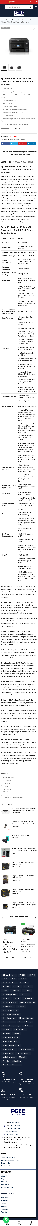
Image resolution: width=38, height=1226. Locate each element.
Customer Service (7, 1187)
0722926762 (15, 1123)
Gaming (5, 786)
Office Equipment (8, 792)
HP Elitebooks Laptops (27, 1002)
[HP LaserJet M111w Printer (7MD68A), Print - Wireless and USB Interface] (5, 812)
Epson (5, 939)
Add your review (6, 75)
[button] (34, 29)
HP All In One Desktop (9, 1002)
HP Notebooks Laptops (10, 1010)
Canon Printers (26, 939)
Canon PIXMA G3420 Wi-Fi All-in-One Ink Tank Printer (28, 946)
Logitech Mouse (8, 1053)
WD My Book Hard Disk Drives (12, 1061)
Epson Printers (14, 140)
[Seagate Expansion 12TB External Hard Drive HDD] (5, 866)
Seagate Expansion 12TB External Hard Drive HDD (23, 863)
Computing (6, 783)
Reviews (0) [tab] (28, 162)
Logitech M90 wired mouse (20, 835)
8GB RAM (23, 979)
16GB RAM (6, 987)
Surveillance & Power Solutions (13, 798)
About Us (4, 1176)
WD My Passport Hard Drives (12, 1065)
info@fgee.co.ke (11, 1131)
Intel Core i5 (28, 1026)
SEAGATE (22, 1057)
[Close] (36, 1)
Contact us (5, 1185)
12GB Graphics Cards (9, 983)
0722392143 (15, 1126)
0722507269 (15, 1128)
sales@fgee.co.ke (12, 1134)
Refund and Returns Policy (10, 1160)
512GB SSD (27, 991)
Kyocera (16, 1034)
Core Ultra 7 (24, 995)
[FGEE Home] (19, 13)
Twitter (3, 1203)
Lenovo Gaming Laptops (10, 1038)
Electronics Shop (6, 1166)
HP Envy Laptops (8, 1006)
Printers (14, 20)
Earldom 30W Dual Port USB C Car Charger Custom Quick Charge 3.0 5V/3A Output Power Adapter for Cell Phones (24, 823)
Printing (8, 20)
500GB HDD (15, 991)
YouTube (4, 1212)
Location (4, 1182)
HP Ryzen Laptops (8, 1022)
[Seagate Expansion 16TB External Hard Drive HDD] (5, 893)
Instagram (4, 1200)
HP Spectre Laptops (25, 1022)
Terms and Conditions (8, 1157)
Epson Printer (28, 998)
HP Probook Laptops (26, 1018)
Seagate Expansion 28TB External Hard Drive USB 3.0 (23, 877)
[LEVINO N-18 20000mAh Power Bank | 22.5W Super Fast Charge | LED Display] (5, 852)
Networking (7, 789)
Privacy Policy (6, 1163)
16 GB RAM (23, 983)
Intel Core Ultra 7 (19, 1030)
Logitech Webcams (9, 1057)
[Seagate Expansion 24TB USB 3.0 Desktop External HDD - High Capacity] (5, 906)
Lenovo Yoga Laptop (9, 1049)
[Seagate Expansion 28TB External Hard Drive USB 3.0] (5, 879)
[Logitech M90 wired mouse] (5, 839)
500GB (5, 991)
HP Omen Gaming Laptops (11, 1014)
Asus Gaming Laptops (10, 995)
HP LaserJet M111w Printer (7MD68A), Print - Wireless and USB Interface (24, 809)
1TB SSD (22, 975)
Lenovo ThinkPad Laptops (11, 1045)
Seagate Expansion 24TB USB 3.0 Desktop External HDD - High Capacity (24, 904)
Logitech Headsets (26, 1049)
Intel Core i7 (6, 1030)
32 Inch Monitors (8, 777)
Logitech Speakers (23, 1053)
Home (3, 20)
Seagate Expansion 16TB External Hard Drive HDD (23, 890)
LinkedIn (4, 1206)
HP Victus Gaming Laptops (11, 1026)
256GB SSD (28, 987)
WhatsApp (4, 1209)
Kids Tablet (6, 1034)
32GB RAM (16, 987)
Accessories (7, 780)
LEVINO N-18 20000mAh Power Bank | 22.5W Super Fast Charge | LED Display (24, 850)
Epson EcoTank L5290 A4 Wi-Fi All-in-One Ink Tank (9, 949)
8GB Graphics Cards (9, 979)
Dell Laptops (7, 998)
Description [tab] (6, 162)
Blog (2, 1179)
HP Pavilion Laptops (9, 1018)
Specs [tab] (17, 162)
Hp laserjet (21, 1006)
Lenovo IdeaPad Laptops (11, 1041)
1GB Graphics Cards (9, 975)
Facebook (4, 1198)
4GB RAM (32, 975)
